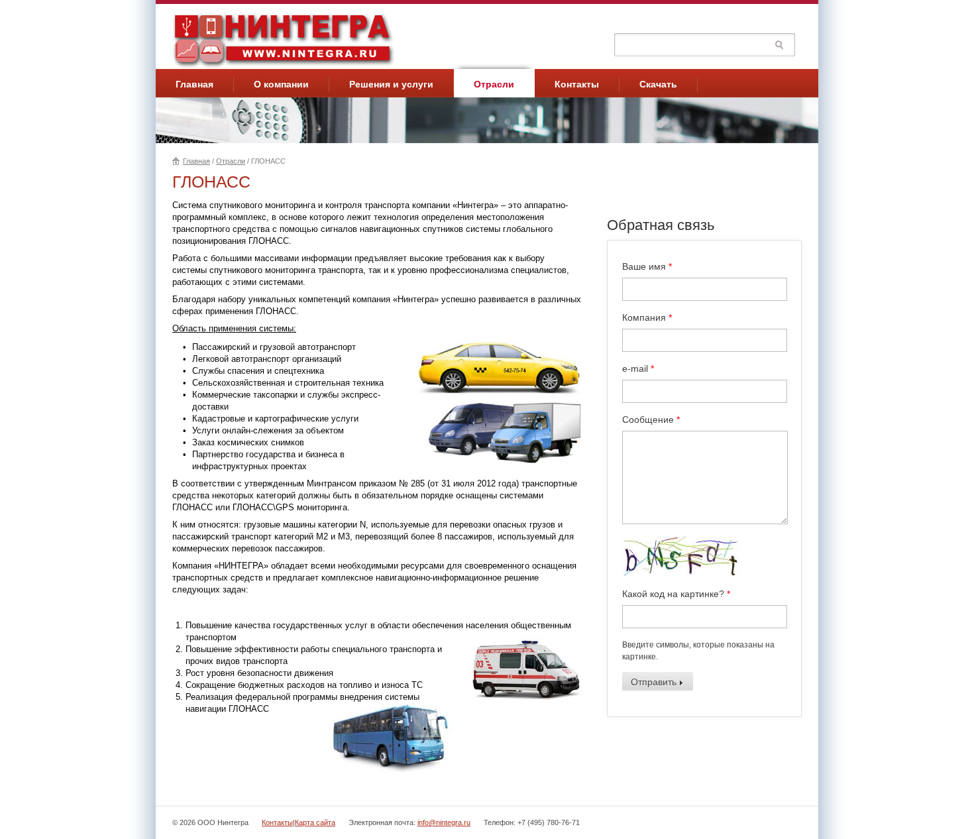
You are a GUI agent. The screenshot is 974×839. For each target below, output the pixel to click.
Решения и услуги (391, 84)
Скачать (658, 84)
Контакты (577, 84)
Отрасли (494, 84)
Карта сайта (315, 822)
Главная (194, 84)
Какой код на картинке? (676, 593)
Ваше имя (647, 266)
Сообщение (651, 419)
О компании (281, 84)
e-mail (638, 368)
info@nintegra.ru (443, 822)
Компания (647, 317)
